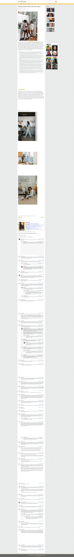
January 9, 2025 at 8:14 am (41, 320)
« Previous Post (20, 217)
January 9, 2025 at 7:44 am (41, 274)
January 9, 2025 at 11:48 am (41, 463)
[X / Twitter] (49, 4)
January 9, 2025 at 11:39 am (41, 452)
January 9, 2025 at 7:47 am (41, 279)
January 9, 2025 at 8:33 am (41, 363)
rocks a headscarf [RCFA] (30, 227)
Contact (50, 0)
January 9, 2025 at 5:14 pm (41, 526)
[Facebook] (51, 4)
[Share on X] (19, 10)
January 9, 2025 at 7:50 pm (41, 529)
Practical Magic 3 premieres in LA (50, 22)
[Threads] (52, 4)
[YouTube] (53, 4)
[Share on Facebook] (18, 10)
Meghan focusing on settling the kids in (51, 7)
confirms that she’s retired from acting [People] (33, 226)
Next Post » (42, 217)
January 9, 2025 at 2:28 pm (40, 513)
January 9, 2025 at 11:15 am (41, 446)
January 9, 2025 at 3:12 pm (40, 290)
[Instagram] (50, 4)
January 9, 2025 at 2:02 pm (40, 295)
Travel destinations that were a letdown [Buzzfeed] (31, 223)
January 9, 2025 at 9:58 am (41, 404)
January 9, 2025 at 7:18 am (41, 238)
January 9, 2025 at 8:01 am (41, 299)
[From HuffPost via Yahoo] (21, 89)
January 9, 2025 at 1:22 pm (41, 505)
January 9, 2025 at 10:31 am (41, 421)
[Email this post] (23, 10)
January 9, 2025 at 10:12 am (41, 407)
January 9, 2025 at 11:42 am (41, 458)
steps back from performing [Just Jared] (32, 224)
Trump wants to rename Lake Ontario (50, 17)
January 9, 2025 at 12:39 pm (41, 498)
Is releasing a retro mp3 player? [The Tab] (32, 228)
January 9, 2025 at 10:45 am (40, 339)
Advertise (55, 0)
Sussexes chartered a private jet (50, 12)
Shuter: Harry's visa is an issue (50, 27)
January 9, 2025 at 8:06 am (40, 241)
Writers (53, 0)
